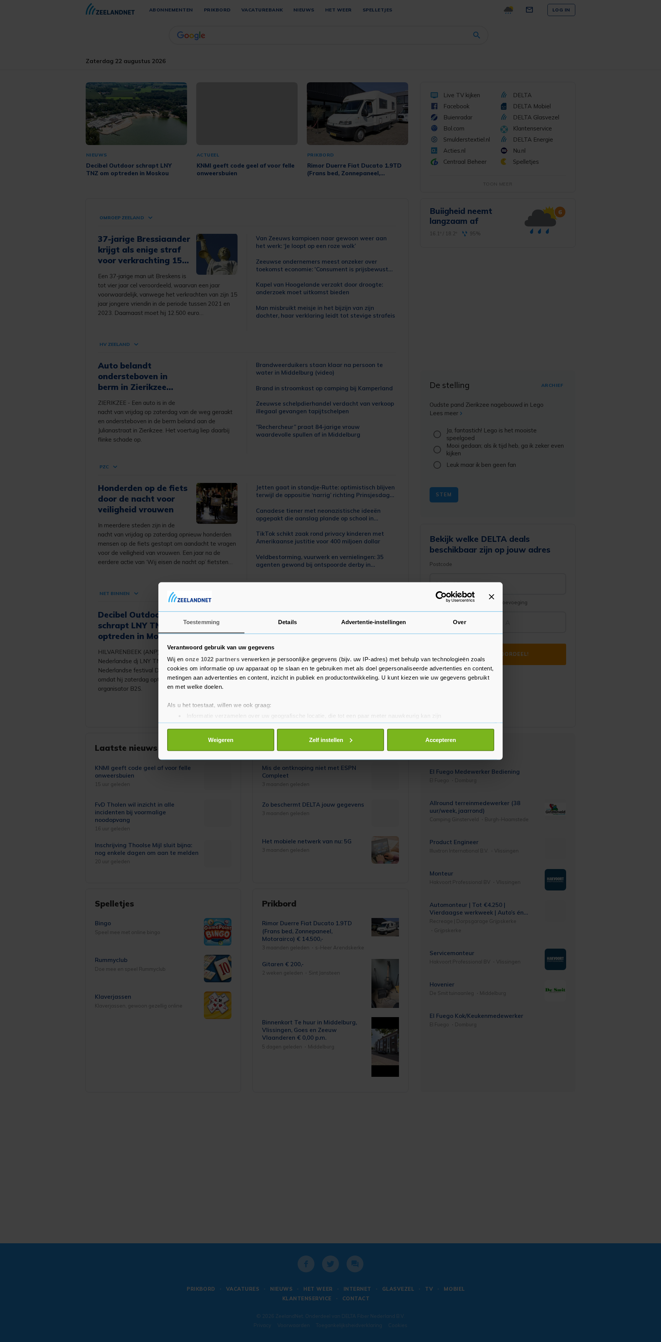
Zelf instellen (326, 739)
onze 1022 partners (212, 659)
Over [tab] (459, 622)
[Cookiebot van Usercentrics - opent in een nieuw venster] (441, 596)
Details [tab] (287, 622)
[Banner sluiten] (491, 596)
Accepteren (440, 739)
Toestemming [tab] (201, 622)
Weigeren (220, 739)
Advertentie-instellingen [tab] (373, 622)
